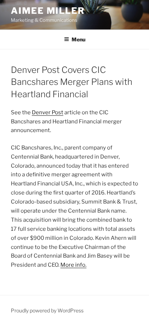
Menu (78, 39)
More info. (73, 265)
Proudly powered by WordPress (47, 310)
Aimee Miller (48, 10)
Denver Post (47, 112)
